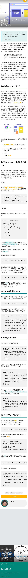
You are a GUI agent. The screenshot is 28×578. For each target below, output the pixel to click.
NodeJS (12, 492)
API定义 (8, 436)
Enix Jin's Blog (4, 563)
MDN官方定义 (18, 102)
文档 (9, 155)
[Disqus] (14, 527)
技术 (7, 492)
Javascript (19, 492)
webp (15, 420)
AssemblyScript (8, 144)
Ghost (3, 576)
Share (14, 496)
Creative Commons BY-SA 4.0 (9, 573)
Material (7, 576)
